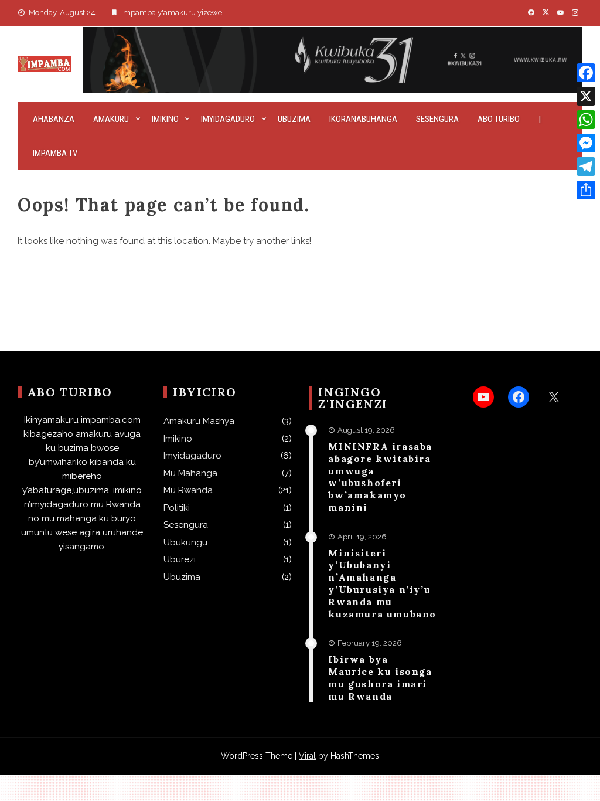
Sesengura (437, 119)
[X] (586, 96)
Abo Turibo (499, 119)
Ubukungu (185, 542)
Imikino (165, 119)
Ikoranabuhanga (363, 119)
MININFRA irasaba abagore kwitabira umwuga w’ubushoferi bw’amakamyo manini (380, 476)
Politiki (176, 508)
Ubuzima (294, 119)
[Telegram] (586, 166)
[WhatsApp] (586, 119)
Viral (307, 756)
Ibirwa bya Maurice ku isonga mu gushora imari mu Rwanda (380, 677)
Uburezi (179, 559)
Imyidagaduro (228, 119)
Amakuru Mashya (198, 421)
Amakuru (111, 119)
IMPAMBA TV (55, 153)
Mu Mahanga (190, 473)
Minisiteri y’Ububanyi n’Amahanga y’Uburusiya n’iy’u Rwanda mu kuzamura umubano (382, 583)
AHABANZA (53, 119)
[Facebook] (586, 72)
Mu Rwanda (188, 490)
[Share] (586, 190)
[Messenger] (586, 143)
